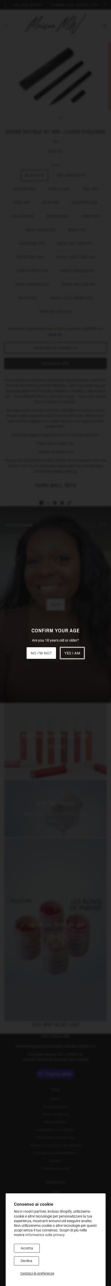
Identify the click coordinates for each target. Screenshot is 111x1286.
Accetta (27, 1248)
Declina (26, 1261)
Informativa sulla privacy (45, 1235)
